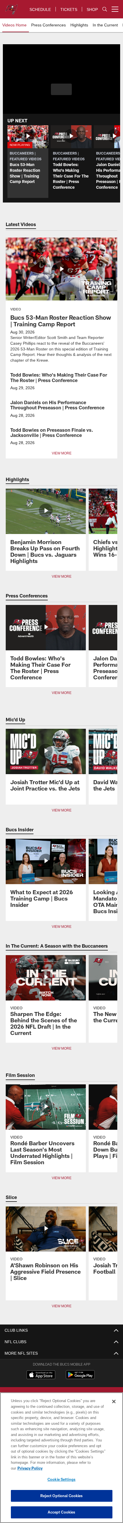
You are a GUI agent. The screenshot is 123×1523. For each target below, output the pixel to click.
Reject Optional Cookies (61, 1495)
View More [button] (61, 453)
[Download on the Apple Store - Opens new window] (40, 1375)
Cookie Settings (61, 1479)
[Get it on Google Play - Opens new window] (80, 1377)
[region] (61, 1460)
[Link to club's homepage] (11, 6)
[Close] (114, 1407)
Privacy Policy (74, 1468)
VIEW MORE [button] (61, 576)
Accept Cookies (62, 1512)
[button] (61, 89)
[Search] (104, 9)
